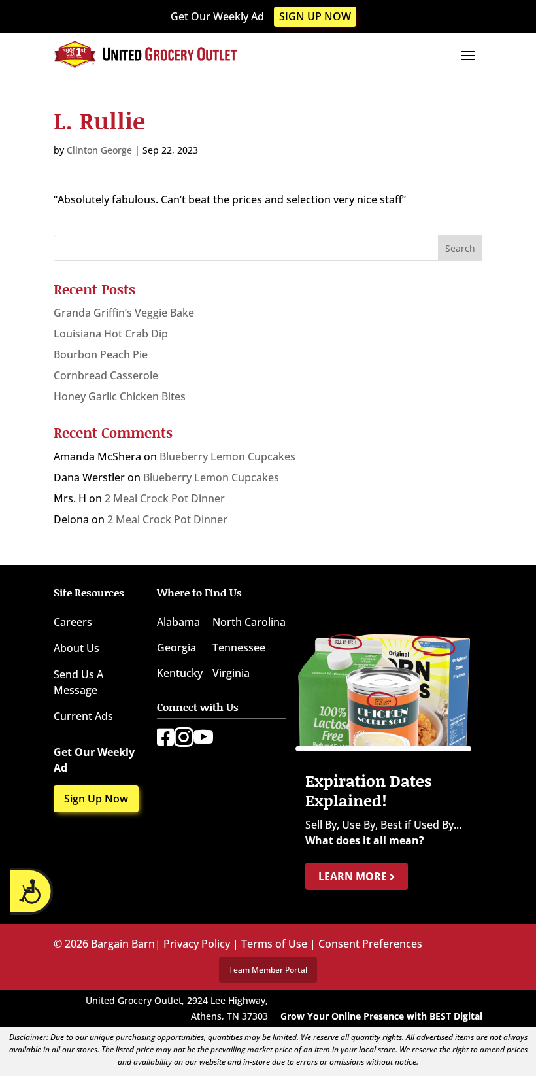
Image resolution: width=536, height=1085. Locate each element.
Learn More (354, 876)
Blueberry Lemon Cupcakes (227, 456)
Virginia (231, 673)
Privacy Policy (196, 944)
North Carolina (249, 622)
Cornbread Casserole (106, 375)
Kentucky (180, 673)
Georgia (176, 647)
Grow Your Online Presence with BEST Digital (381, 1016)
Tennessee (238, 647)
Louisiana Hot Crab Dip (111, 333)
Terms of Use (274, 944)
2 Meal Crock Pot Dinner (165, 498)
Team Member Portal (268, 969)
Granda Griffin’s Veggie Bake (124, 312)
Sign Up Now (315, 16)
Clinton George (99, 150)
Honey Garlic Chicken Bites (120, 396)
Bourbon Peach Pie (101, 354)
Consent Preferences (370, 944)
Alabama (178, 622)
